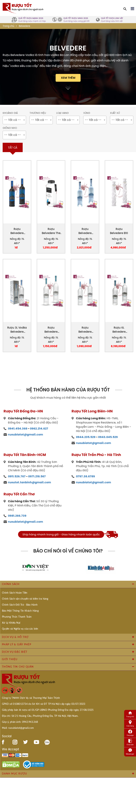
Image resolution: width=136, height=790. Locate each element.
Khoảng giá (10, 113)
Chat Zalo (130, 744)
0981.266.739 (17, 515)
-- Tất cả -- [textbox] (12, 120)
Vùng (86, 113)
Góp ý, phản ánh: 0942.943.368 (20, 722)
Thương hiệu (38, 113)
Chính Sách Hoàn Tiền (14, 593)
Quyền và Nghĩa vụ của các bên (20, 629)
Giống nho (10, 128)
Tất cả (12, 147)
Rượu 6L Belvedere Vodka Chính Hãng (119, 330)
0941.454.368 (17, 428)
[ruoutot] (23, 8)
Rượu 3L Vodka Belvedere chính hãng (17, 330)
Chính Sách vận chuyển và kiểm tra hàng (25, 599)
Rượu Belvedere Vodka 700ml (51, 330)
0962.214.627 (39, 428)
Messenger (130, 754)
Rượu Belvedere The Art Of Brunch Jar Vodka (51, 231)
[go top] (131, 766)
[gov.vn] (33, 764)
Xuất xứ (115, 113)
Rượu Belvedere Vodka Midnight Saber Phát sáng (17, 231)
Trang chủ (8, 26)
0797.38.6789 (85, 476)
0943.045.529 (108, 437)
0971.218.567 (37, 476)
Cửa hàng (130, 726)
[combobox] (14, 120)
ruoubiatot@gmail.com (25, 434)
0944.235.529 (85, 437)
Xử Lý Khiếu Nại (11, 623)
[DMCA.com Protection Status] (11, 764)
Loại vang (62, 113)
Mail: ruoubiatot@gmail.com (18, 728)
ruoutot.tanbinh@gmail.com (29, 482)
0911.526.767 (17, 476)
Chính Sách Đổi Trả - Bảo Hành (20, 605)
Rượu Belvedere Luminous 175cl (85, 231)
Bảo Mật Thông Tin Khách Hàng (20, 611)
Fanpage (130, 735)
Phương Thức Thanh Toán (17, 617)
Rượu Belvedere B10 (119, 231)
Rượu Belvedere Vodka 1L (85, 330)
